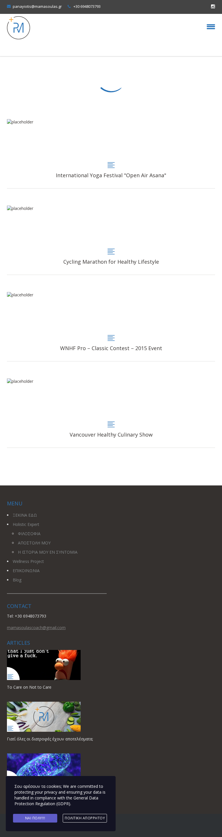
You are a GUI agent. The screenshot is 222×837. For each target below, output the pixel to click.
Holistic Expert (26, 524)
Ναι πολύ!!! (35, 818)
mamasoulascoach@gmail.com (36, 627)
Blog (17, 580)
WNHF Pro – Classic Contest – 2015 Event (111, 326)
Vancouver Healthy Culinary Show (111, 413)
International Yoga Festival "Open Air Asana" (111, 153)
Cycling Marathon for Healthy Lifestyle (111, 240)
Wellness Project (28, 561)
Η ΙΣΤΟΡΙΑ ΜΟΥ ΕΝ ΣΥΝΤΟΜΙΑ (47, 552)
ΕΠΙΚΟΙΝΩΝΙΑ (26, 570)
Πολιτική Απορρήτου (85, 818)
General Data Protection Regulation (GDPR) (56, 800)
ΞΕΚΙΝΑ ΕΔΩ (25, 515)
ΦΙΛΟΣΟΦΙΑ (29, 533)
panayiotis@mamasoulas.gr (37, 6)
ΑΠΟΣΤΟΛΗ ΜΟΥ (34, 543)
